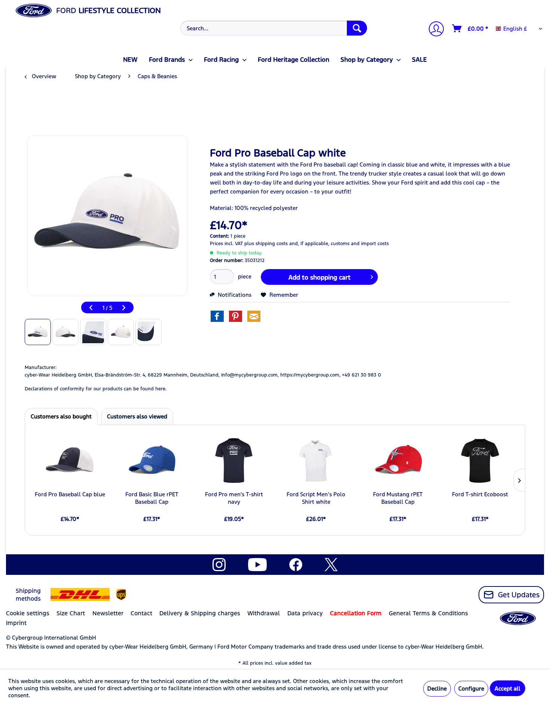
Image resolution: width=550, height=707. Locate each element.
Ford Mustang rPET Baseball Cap (398, 498)
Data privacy (305, 613)
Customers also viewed (137, 416)
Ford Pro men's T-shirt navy (234, 498)
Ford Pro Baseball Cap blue (70, 494)
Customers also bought (61, 416)
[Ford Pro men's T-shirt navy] (234, 461)
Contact (141, 613)
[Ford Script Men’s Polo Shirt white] (316, 461)
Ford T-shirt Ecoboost (480, 494)
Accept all (507, 688)
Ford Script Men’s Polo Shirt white (316, 498)
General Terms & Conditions (428, 613)
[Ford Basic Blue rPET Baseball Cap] (151, 461)
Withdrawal (263, 613)
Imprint (16, 623)
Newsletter (107, 613)
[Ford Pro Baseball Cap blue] (69, 461)
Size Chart (70, 613)
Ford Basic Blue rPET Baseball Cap (151, 498)
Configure (471, 688)
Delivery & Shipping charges (199, 613)
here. (160, 389)
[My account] (433, 30)
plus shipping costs (266, 244)
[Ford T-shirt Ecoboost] (480, 461)
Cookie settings (27, 613)
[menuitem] (273, 28)
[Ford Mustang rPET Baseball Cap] (398, 461)
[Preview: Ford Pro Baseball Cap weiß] (38, 332)
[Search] (357, 28)
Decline (437, 688)
